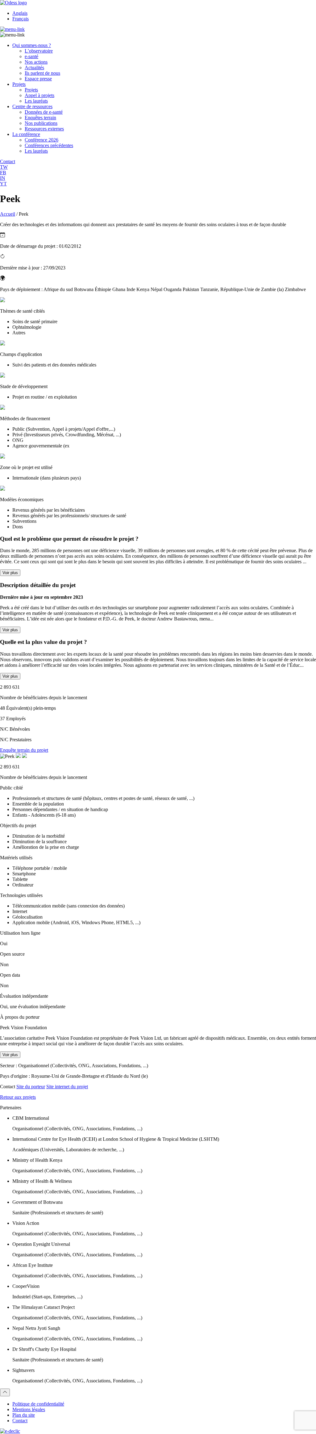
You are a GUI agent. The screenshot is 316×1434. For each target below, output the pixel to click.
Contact (19, 1420)
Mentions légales (28, 1409)
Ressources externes (44, 128)
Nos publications (41, 123)
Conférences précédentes (49, 145)
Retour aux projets (18, 1097)
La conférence (26, 134)
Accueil (7, 214)
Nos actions (36, 62)
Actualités (34, 67)
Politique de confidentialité (38, 1404)
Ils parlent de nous (42, 73)
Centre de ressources (32, 106)
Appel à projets (39, 95)
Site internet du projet (67, 1086)
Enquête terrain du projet (24, 750)
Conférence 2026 (41, 139)
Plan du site (23, 1415)
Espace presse (38, 78)
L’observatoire (39, 50)
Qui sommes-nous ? (31, 45)
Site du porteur (30, 1086)
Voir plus (10, 572)
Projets (19, 84)
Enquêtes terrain (40, 117)
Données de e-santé (44, 112)
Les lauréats (36, 101)
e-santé (31, 56)
